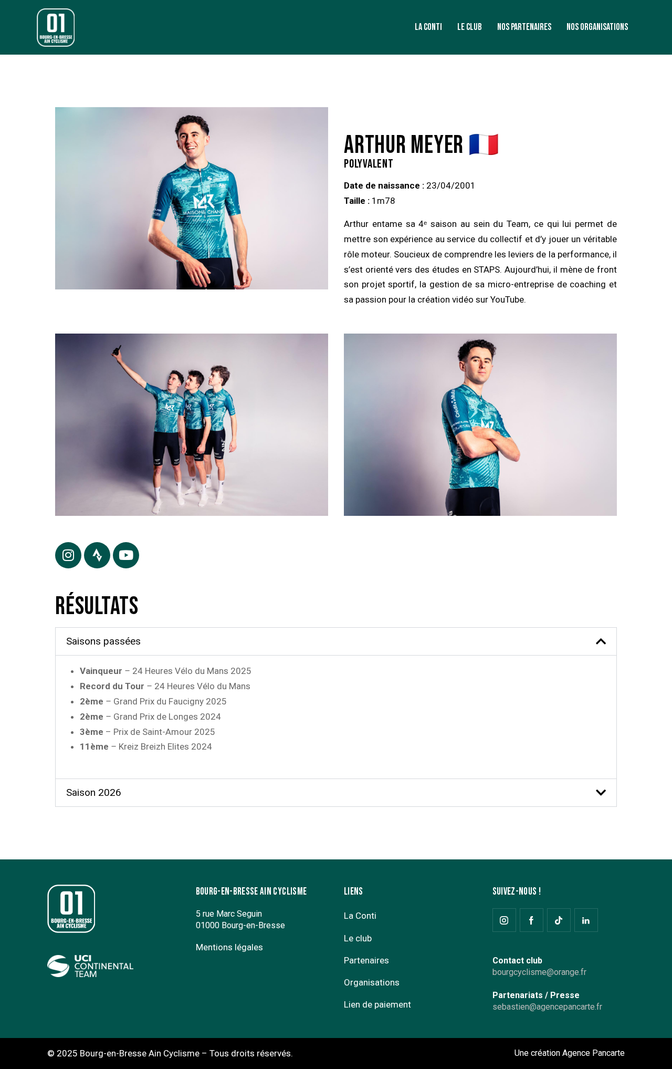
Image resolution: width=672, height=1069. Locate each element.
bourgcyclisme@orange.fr (539, 972)
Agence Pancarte (593, 1053)
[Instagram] (68, 555)
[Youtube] (126, 555)
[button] (336, 641)
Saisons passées (103, 641)
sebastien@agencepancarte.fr (547, 1007)
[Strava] (97, 555)
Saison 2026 (93, 792)
